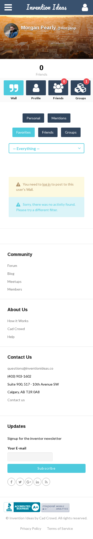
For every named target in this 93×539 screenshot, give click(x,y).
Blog (10, 273)
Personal (33, 118)
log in (46, 184)
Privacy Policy (30, 528)
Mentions (59, 118)
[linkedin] (37, 482)
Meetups (14, 281)
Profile (36, 98)
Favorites (23, 132)
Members (14, 289)
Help (11, 337)
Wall (14, 98)
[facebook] (11, 482)
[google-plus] (29, 482)
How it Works (18, 321)
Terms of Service (60, 528)
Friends (59, 90)
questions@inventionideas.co (30, 368)
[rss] (46, 482)
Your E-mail (16, 448)
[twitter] (20, 482)
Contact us (16, 400)
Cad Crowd (16, 329)
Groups (81, 90)
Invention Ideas (46, 7)
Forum (12, 265)
